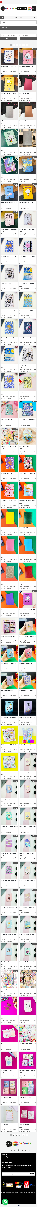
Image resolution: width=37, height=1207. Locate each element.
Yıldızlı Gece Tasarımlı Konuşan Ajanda (27, 419)
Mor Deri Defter (4, 609)
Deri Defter (21, 148)
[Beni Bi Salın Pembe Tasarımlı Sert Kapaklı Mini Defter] (27, 789)
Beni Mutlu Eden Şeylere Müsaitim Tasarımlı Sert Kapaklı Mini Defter (15, 907)
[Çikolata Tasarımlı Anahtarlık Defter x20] (9, 1006)
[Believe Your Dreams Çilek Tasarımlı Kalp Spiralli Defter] (9, 490)
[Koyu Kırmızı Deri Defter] (27, 572)
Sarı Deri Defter (4, 527)
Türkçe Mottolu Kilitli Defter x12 (26, 1097)
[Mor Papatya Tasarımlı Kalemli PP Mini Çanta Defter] (27, 680)
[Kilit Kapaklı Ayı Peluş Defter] (9, 1060)
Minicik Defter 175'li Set (24, 446)
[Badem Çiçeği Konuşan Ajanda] (27, 165)
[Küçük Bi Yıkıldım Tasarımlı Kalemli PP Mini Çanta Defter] (27, 626)
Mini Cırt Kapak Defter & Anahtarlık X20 (9, 636)
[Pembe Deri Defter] (9, 545)
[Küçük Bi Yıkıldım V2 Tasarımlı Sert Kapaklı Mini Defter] (27, 897)
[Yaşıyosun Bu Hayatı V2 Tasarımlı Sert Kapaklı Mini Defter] (9, 816)
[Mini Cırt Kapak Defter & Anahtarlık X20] (9, 626)
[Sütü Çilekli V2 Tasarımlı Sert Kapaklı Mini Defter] (9, 843)
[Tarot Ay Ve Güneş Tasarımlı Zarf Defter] (27, 382)
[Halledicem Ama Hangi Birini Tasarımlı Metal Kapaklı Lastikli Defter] (27, 707)
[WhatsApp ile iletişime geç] (5, 1202)
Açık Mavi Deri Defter (23, 555)
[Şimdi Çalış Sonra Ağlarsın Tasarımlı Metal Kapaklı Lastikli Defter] (9, 707)
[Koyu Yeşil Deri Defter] (27, 518)
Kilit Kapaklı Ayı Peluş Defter (7, 1070)
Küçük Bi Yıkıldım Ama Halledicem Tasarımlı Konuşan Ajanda (14, 93)
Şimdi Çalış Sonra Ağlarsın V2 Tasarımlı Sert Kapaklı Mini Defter (14, 799)
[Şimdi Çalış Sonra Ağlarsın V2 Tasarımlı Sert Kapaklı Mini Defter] (9, 789)
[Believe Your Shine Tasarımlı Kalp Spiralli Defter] (27, 490)
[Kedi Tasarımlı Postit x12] (27, 1006)
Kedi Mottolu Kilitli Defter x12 (7, 1097)
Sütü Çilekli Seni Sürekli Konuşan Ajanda (9, 229)
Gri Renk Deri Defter (5, 120)
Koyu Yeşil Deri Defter (23, 527)
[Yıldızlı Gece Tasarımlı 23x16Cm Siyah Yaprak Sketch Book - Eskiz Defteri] (9, 355)
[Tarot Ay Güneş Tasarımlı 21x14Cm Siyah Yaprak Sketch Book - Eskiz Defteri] (9, 273)
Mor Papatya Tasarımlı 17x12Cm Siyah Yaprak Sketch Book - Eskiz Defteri (16, 256)
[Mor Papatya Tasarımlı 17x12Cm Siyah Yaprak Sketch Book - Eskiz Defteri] (9, 246)
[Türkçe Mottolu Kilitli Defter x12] (27, 1087)
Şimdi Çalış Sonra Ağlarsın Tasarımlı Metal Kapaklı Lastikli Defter (14, 717)
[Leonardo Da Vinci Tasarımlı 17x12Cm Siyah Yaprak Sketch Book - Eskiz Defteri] (27, 219)
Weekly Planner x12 (5, 1043)
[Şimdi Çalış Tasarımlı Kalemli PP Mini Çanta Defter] (9, 653)
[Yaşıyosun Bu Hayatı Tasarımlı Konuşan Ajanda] (9, 138)
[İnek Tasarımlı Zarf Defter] (9, 409)
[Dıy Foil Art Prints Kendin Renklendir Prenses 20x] (27, 735)
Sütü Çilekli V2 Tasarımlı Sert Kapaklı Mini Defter (11, 853)
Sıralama (28, 39)
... (19, 45)
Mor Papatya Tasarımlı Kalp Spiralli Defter (9, 473)
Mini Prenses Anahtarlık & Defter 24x (8, 744)
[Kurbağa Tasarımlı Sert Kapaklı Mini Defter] (9, 870)
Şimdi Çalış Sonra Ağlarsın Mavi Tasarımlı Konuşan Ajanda (13, 66)
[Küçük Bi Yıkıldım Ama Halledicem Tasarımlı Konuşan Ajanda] (9, 83)
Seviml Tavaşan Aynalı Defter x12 (26, 1124)
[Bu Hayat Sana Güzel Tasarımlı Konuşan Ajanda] (27, 599)
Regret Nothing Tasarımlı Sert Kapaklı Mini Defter (11, 934)
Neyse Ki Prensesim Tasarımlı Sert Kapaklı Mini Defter (12, 961)
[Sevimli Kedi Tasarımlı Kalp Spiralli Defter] (27, 463)
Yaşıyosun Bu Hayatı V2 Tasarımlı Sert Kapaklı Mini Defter (13, 826)
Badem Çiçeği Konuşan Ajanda (25, 175)
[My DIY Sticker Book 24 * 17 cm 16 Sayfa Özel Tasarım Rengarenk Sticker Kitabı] (9, 436)
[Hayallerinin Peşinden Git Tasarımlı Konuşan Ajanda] (9, 165)
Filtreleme (9, 39)
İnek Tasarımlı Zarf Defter (6, 419)
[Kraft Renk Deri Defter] (27, 111)
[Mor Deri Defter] (9, 599)
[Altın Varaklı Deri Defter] (9, 572)
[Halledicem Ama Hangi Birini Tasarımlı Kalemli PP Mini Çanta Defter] (9, 680)
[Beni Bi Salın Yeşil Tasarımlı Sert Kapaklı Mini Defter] (27, 952)
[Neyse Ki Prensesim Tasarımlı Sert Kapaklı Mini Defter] (9, 952)
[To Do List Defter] (9, 1114)
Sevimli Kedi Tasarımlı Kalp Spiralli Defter (28, 473)
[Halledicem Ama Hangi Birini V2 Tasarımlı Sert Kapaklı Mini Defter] (27, 762)
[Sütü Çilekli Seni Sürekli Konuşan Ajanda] (9, 219)
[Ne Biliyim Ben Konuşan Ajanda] (27, 192)
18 (23, 45)
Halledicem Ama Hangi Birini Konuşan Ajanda (10, 202)
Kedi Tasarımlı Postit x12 (24, 1016)
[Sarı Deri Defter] (9, 518)
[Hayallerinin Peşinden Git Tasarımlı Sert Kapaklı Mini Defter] (27, 843)
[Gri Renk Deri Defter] (9, 111)
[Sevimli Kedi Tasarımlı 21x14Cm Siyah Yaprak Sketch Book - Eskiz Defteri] (27, 246)
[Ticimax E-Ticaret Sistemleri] (18, 1206)
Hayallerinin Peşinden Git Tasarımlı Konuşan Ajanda (12, 175)
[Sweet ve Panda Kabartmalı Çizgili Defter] (27, 1060)
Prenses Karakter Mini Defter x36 (8, 772)
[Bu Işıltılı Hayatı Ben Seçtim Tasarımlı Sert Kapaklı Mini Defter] (27, 870)
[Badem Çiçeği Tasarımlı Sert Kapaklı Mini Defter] (27, 924)
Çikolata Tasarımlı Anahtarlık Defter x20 (9, 1016)
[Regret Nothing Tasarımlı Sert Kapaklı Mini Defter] (9, 924)
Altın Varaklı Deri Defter (6, 582)
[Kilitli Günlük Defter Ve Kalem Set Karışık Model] (27, 1033)
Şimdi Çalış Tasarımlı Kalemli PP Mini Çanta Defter (11, 663)
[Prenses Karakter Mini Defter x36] (9, 762)
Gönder (32, 1173)
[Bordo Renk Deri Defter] (27, 83)
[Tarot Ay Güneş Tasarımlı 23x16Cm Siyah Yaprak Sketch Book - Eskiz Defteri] (27, 355)
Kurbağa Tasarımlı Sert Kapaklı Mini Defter (10, 880)
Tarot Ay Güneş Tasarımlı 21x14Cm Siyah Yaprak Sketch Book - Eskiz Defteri (17, 283)
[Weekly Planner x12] (9, 1033)
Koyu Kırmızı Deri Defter (24, 582)
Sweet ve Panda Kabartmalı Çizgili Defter (27, 1070)
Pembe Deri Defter (5, 555)
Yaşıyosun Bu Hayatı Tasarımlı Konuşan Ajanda (11, 148)
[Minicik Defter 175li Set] (27, 436)
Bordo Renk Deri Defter (24, 93)
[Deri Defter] (27, 138)
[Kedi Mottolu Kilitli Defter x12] (9, 1087)
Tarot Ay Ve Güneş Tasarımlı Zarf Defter (27, 392)
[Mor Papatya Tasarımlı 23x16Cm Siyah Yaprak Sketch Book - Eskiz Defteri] (9, 382)
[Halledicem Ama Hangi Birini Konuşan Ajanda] (9, 192)
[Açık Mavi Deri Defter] (27, 545)
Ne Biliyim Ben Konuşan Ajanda (26, 202)
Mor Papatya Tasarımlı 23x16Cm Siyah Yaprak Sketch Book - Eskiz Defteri (16, 392)
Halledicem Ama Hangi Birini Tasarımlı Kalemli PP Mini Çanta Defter (15, 690)
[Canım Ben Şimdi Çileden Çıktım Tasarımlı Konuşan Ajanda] (27, 56)
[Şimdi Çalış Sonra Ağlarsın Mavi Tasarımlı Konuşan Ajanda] (9, 56)
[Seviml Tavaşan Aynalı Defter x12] (27, 1114)
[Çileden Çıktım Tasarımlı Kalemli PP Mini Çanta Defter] (27, 653)
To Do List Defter (4, 1124)
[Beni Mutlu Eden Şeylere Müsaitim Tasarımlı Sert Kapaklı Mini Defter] (9, 897)
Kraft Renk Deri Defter (23, 120)
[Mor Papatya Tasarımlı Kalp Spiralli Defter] (9, 463)
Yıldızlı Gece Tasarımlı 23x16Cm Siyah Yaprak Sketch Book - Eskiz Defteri (16, 365)
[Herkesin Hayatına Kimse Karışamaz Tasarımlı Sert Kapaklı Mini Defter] (27, 816)
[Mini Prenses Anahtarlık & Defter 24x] (9, 735)
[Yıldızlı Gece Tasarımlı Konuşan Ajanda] (27, 409)
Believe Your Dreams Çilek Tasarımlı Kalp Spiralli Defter (12, 500)
